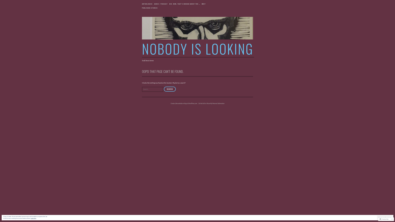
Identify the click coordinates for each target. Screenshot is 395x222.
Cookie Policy (33, 218)
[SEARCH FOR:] (153, 89)
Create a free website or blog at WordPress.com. (184, 103)
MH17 (204, 4)
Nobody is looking (197, 48)
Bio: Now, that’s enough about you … (184, 4)
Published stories (150, 8)
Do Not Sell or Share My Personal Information (211, 103)
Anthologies (147, 4)
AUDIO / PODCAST (161, 4)
